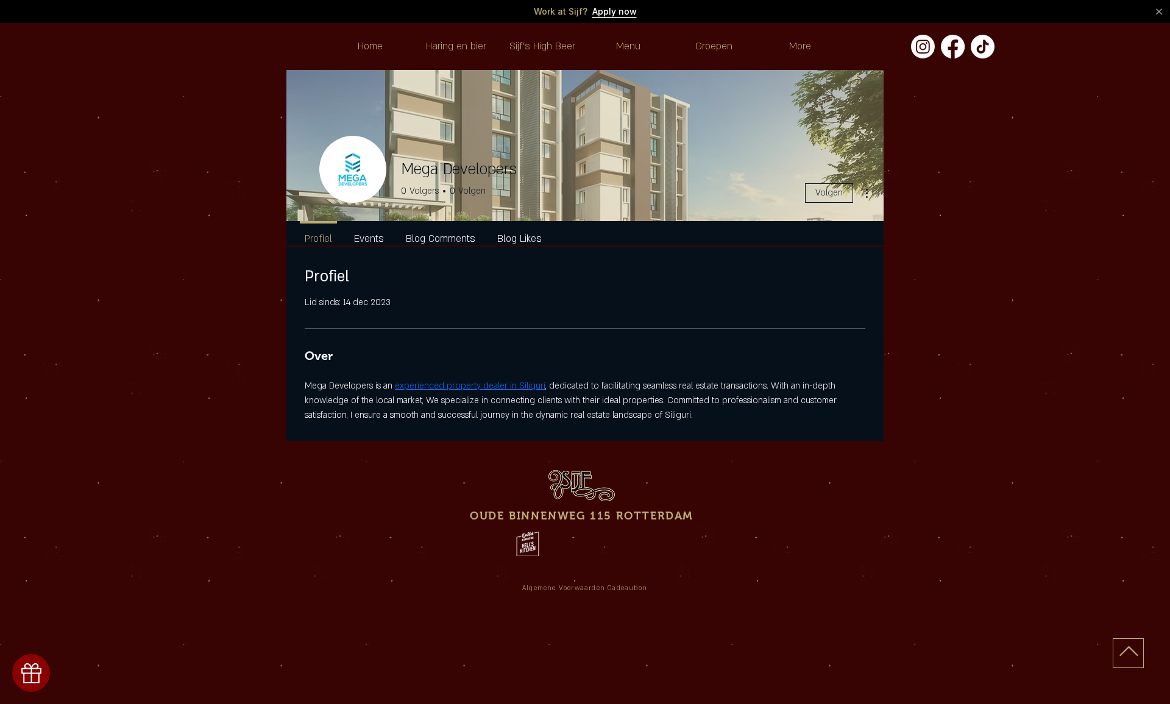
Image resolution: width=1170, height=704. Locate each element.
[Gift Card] (31, 673)
